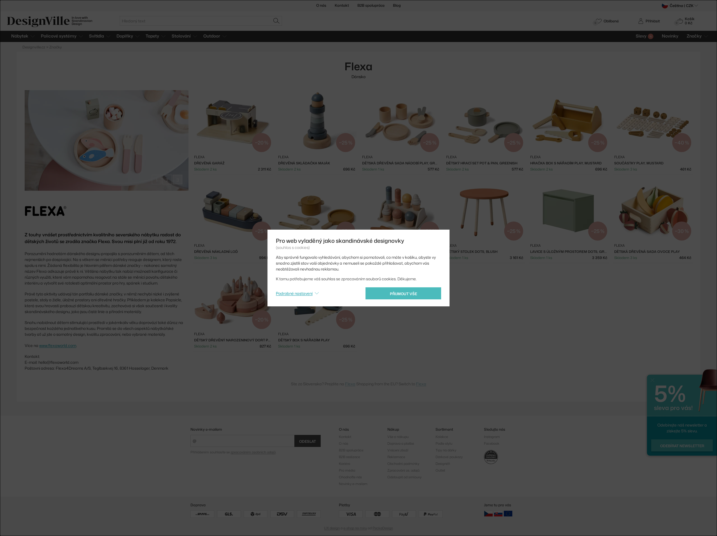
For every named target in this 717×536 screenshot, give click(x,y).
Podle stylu (444, 443)
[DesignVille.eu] (508, 513)
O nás (321, 5)
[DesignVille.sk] (498, 513)
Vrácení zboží (397, 450)
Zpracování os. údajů (403, 470)
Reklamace (396, 457)
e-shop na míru (355, 528)
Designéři (443, 463)
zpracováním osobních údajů (253, 452)
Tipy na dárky (446, 450)
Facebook (491, 443)
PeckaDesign (383, 528)
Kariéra (344, 463)
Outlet (440, 470)
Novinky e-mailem (206, 429)
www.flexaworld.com (57, 345)
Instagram (492, 436)
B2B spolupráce (371, 5)
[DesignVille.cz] (488, 513)
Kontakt (342, 5)
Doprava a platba (400, 443)
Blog (397, 5)
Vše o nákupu (398, 436)
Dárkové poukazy (449, 457)
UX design (332, 528)
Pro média (347, 470)
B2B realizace (349, 457)
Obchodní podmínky (403, 463)
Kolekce (442, 436)
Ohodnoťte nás (350, 477)
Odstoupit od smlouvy (404, 477)
